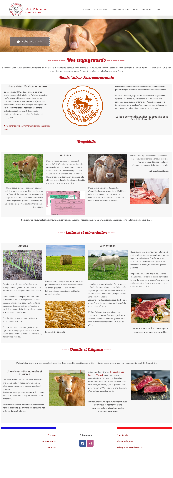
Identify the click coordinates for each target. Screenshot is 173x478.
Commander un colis (120, 9)
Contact (158, 9)
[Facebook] (82, 443)
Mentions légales (125, 441)
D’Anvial (99, 375)
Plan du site (122, 435)
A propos (52, 435)
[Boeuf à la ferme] (28, 9)
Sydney (64, 469)
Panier (135, 9)
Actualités (146, 9)
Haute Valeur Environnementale (27, 86)
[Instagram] (90, 443)
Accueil (86, 9)
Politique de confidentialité (129, 448)
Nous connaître (100, 9)
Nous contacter (48, 441)
